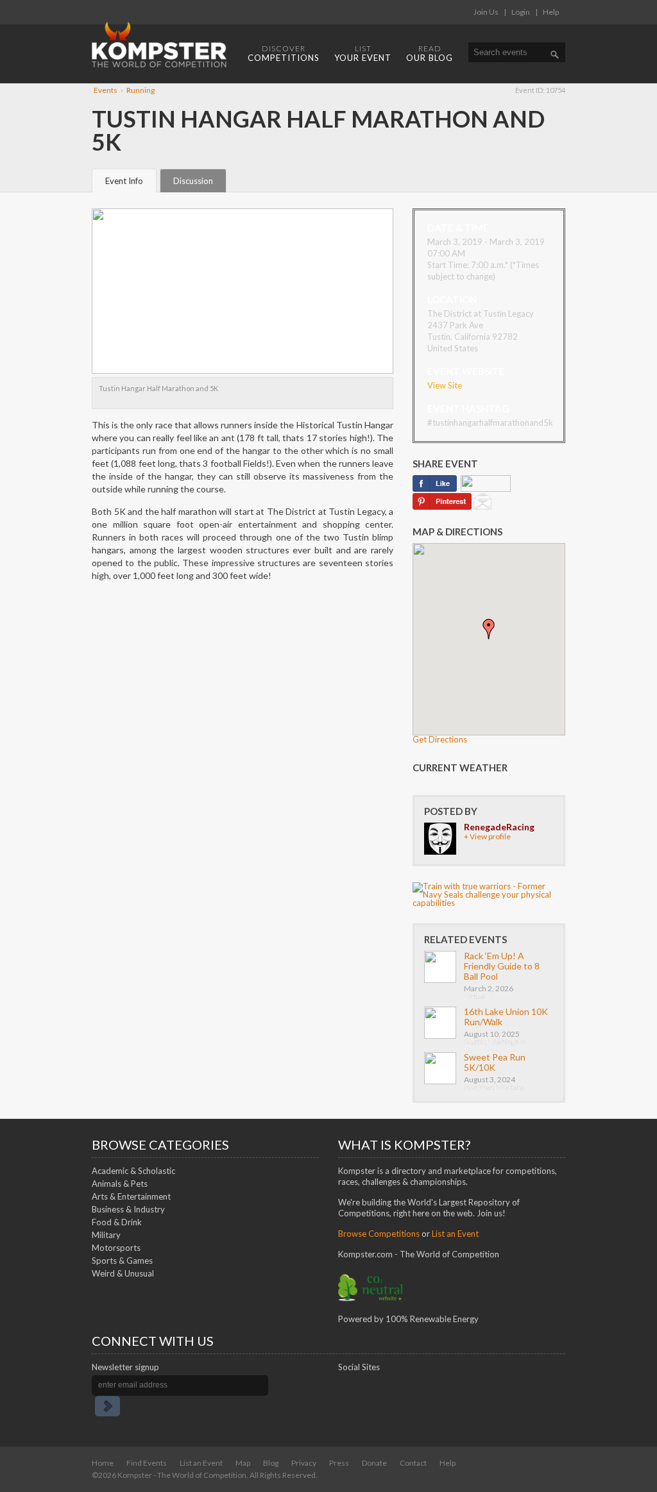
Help (551, 12)
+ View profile (487, 836)
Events (105, 90)
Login (520, 12)
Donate (374, 1463)
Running (140, 90)
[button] (489, 629)
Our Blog (429, 53)
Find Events (146, 1463)
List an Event (201, 1463)
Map (242, 1463)
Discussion (193, 181)
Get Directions (440, 739)
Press (339, 1463)
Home (103, 1463)
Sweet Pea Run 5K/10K (494, 1062)
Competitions (284, 53)
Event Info (124, 181)
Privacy (303, 1463)
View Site (444, 385)
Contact (413, 1463)
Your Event (362, 53)
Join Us (486, 12)
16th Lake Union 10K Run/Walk (506, 1016)
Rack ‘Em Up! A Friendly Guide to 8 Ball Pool (502, 966)
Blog (270, 1463)
